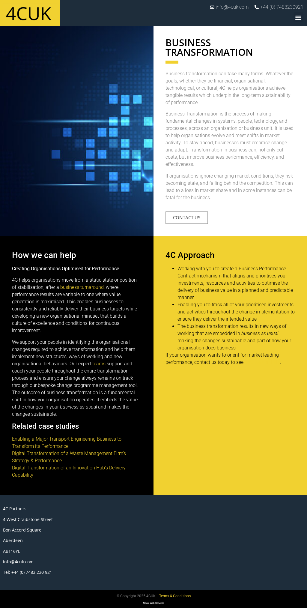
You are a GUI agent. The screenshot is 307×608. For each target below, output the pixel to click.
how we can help (262, 362)
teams (99, 364)
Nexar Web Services (153, 603)
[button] (298, 17)
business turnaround (82, 287)
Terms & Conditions (175, 596)
